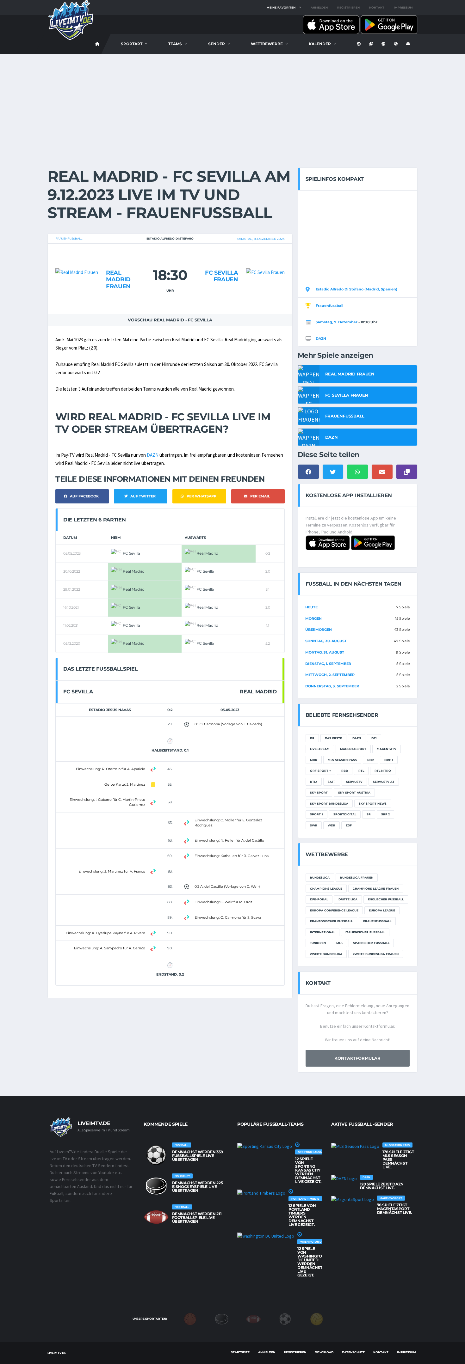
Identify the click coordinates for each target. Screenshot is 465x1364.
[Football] (253, 1318)
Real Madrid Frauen (118, 279)
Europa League (382, 910)
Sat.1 (332, 781)
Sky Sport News (373, 803)
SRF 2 (385, 814)
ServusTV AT (383, 781)
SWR (313, 825)
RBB (344, 770)
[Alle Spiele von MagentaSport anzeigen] (352, 1199)
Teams (175, 43)
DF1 (374, 738)
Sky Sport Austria (354, 792)
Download (324, 1352)
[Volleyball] (317, 1318)
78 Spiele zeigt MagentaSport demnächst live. (394, 1209)
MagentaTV (386, 749)
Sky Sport (319, 792)
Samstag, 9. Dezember (336, 322)
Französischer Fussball (331, 921)
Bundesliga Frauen (356, 877)
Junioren (318, 943)
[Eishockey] (222, 1318)
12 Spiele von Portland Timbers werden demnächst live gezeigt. (302, 1215)
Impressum (403, 7)
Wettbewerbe (267, 43)
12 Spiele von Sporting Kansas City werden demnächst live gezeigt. (308, 1170)
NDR (370, 760)
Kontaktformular (357, 1058)
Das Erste (333, 738)
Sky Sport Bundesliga (329, 803)
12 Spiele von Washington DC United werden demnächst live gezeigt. (311, 1261)
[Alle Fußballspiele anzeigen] (156, 1155)
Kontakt (376, 7)
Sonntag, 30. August (326, 641)
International (322, 932)
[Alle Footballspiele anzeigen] (156, 1217)
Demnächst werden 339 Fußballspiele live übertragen (197, 1155)
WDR (331, 825)
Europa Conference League (334, 910)
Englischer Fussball (386, 899)
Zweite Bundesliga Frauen (376, 954)
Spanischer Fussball (371, 943)
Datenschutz (353, 1352)
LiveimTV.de (56, 1353)
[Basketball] (190, 1318)
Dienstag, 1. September (328, 663)
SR (369, 814)
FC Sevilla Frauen (221, 276)
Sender (216, 43)
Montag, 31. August (324, 652)
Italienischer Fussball (365, 932)
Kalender (320, 43)
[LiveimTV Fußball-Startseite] (97, 44)
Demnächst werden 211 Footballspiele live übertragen (197, 1217)
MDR (313, 760)
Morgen (313, 618)
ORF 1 (388, 760)
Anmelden (319, 7)
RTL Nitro (383, 770)
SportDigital (344, 814)
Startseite (240, 1352)
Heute (311, 607)
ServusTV (354, 781)
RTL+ (313, 781)
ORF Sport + (320, 770)
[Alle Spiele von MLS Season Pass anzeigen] (355, 1146)
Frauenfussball (68, 238)
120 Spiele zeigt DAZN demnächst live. (382, 1186)
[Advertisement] (232, 101)
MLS (339, 943)
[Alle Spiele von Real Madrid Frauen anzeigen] (76, 260)
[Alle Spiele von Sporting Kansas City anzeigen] (264, 1146)
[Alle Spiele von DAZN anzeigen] (344, 1178)
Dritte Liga (347, 899)
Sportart (131, 43)
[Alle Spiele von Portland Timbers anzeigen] (261, 1193)
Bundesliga (320, 877)
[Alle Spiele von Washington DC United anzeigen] (265, 1236)
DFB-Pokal (319, 899)
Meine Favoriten (281, 7)
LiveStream (320, 749)
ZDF (349, 825)
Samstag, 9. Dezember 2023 (261, 239)
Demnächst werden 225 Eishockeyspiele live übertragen (197, 1186)
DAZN (152, 455)
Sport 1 (316, 814)
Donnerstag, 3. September (332, 686)
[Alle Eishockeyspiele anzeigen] (156, 1186)
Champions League (326, 888)
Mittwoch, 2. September (330, 675)
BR (312, 738)
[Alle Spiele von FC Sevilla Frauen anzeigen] (265, 260)
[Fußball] (285, 1318)
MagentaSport (353, 749)
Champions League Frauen (376, 888)
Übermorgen (318, 629)
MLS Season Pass (342, 760)
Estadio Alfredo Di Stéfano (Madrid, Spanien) (356, 289)
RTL (361, 770)
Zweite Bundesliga (326, 954)
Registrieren (348, 7)
